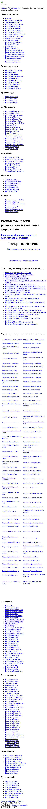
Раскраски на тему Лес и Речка (32, 427)
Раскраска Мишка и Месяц (31, 441)
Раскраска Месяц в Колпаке (10, 441)
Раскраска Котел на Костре (10, 451)
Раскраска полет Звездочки (10, 373)
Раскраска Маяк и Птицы (9, 506)
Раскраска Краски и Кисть (10, 575)
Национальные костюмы (14, 56)
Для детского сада (12, 795)
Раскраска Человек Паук (14, 707)
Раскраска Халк (11, 701)
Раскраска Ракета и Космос (10, 567)
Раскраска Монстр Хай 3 (31, 557)
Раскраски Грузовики (13, 181)
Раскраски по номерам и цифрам (17, 292)
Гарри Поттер (10, 72)
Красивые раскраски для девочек (33, 478)
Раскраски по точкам (13, 761)
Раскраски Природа (12, 82)
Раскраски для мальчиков (14, 52)
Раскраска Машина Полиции (10, 353)
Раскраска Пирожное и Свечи (11, 396)
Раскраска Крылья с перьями (10, 411)
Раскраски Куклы (11, 614)
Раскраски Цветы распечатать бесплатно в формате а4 (25, 312)
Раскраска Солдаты (12, 711)
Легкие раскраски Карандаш (10, 571)
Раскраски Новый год (13, 169)
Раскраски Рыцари (12, 725)
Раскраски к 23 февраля (14, 161)
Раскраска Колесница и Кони (32, 381)
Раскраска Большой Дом (30, 526)
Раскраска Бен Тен (12, 705)
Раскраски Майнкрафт (13, 699)
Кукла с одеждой (11, 667)
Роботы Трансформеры (13, 695)
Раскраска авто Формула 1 (31, 560)
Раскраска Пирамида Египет (10, 526)
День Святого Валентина (14, 159)
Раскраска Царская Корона (10, 389)
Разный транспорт (12, 189)
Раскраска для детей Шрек (15, 123)
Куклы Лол (9, 606)
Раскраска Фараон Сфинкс (10, 386)
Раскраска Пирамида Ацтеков (11, 523)
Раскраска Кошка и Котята (15, 204)
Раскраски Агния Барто (14, 791)
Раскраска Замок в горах (30, 538)
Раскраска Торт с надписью (10, 363)
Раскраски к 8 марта (12, 163)
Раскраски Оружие (12, 717)
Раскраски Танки (11, 681)
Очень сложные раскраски (15, 54)
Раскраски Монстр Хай (14, 610)
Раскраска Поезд (11, 185)
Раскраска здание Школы (9, 377)
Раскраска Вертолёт (12, 727)
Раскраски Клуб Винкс (13, 616)
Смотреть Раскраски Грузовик (32, 393)
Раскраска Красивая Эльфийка (32, 497)
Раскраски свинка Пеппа (14, 620)
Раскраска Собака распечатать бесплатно (20, 284)
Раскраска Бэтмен (11, 689)
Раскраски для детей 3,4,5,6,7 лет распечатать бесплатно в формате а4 (22, 299)
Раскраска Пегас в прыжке (10, 427)
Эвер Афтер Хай (11, 665)
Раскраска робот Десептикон (10, 557)
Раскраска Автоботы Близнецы (11, 560)
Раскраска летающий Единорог (33, 506)
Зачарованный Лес (12, 22)
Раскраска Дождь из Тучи (9, 467)
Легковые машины (12, 180)
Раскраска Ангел (11, 637)
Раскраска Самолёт (12, 691)
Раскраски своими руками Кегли (11, 531)
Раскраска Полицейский (14, 735)
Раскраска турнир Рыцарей (31, 515)
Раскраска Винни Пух (13, 119)
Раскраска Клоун (11, 797)
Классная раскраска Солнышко (11, 470)
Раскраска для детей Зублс (31, 474)
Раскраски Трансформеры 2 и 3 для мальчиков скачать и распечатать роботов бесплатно (25, 289)
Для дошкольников (12, 787)
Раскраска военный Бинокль (10, 422)
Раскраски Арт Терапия (14, 24)
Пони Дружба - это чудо (14, 627)
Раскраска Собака (11, 212)
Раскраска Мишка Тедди (14, 653)
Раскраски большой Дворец (31, 542)
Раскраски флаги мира (13, 759)
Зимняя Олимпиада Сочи (14, 171)
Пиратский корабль (12, 747)
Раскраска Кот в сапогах (14, 111)
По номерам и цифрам (13, 755)
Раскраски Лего (11, 687)
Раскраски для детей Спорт (15, 34)
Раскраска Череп (11, 739)
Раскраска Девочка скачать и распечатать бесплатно (18, 236)
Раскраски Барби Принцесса (15, 277)
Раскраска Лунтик (12, 147)
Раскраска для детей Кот (14, 200)
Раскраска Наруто (12, 719)
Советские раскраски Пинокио (11, 515)
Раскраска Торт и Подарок (10, 400)
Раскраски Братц (11, 645)
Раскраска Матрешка (13, 88)
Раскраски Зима (11, 99)
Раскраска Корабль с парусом (32, 370)
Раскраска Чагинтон (12, 127)
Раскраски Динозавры (13, 70)
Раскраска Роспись (12, 769)
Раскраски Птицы (12, 44)
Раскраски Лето (11, 101)
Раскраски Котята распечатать (16, 316)
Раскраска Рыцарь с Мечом (31, 411)
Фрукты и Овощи (11, 781)
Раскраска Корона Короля (10, 417)
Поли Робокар (10, 133)
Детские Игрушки (12, 783)
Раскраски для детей (12, 62)
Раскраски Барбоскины (14, 115)
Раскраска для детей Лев (14, 210)
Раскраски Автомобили (14, 697)
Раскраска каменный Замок (31, 531)
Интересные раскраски (13, 30)
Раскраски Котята (11, 643)
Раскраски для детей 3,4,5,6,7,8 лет (18, 273)
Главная (4, 8)
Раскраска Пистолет (12, 723)
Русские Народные (12, 84)
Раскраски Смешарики (13, 139)
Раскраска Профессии (13, 80)
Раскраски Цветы (11, 639)
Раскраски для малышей (14, 793)
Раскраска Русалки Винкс (14, 633)
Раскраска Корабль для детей (32, 373)
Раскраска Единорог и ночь (31, 519)
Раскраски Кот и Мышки (30, 396)
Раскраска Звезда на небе (9, 393)
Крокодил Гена (10, 125)
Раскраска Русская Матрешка (11, 542)
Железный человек (12, 709)
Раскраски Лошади (12, 206)
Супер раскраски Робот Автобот (12, 339)
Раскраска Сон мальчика (9, 474)
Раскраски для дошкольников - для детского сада (23, 310)
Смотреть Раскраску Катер (31, 389)
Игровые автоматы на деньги (12, 801)
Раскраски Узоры (11, 773)
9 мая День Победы (12, 165)
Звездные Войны (11, 683)
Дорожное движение (13, 767)
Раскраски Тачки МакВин (15, 703)
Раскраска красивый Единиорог (33, 523)
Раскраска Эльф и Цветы (30, 487)
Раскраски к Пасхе (12, 157)
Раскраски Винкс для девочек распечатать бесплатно (25, 286)
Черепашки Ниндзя (12, 141)
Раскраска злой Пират (30, 467)
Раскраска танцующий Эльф (32, 502)
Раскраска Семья (11, 74)
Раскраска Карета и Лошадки (32, 377)
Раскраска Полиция (12, 733)
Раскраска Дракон (12, 745)
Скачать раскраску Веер (9, 370)
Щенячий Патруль (12, 131)
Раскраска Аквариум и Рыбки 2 (32, 366)
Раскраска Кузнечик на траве (32, 462)
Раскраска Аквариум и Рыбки (32, 363)
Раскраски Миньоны (13, 143)
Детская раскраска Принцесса (32, 564)
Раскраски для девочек (13, 50)
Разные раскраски (14, 8)
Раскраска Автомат (12, 721)
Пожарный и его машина (14, 737)
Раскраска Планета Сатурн (10, 519)
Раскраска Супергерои (13, 715)
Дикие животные (11, 40)
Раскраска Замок (11, 731)
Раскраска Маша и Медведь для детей (19, 322)
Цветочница (9, 626)
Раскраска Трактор (12, 729)
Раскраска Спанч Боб (13, 121)
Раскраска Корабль (12, 187)
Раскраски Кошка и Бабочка (31, 400)
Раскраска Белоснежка (13, 671)
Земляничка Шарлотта (13, 659)
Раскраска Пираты (12, 741)
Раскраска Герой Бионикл (9, 366)
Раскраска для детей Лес (14, 76)
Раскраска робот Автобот (31, 347)
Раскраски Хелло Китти (14, 663)
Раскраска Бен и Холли (14, 612)
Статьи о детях (10, 46)
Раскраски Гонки (11, 679)
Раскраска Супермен (13, 713)
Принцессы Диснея (12, 631)
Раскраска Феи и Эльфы (14, 661)
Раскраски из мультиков (14, 36)
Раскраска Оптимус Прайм (10, 483)
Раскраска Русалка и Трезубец (32, 571)
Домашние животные (13, 38)
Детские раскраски (12, 60)
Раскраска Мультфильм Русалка (33, 567)
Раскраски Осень (11, 103)
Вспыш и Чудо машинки (14, 145)
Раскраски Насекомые (13, 42)
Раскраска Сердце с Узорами (32, 343)
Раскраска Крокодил (12, 202)
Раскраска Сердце (12, 641)
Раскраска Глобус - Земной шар (33, 483)
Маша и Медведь (11, 624)
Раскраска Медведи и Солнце (32, 437)
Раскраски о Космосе (13, 28)
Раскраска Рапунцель (13, 649)
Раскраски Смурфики (13, 135)
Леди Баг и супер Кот (13, 137)
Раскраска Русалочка (13, 629)
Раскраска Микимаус (13, 117)
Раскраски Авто (11, 191)
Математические (11, 771)
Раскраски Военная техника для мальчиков (21, 324)
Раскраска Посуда (11, 86)
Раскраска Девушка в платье (10, 547)
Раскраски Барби (11, 618)
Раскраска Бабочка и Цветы (10, 343)
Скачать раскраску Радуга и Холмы (34, 339)
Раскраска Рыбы (11, 208)
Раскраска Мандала (12, 26)
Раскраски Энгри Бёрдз (14, 129)
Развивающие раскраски (14, 765)
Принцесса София (12, 608)
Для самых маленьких (13, 789)
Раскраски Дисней (12, 657)
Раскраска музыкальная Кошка (32, 470)
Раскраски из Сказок (13, 32)
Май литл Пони (11, 651)
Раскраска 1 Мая (11, 167)
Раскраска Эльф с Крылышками (33, 493)
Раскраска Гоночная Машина (32, 386)
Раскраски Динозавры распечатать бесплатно (22, 314)
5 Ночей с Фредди (12, 693)
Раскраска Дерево (11, 78)
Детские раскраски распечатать (17, 279)
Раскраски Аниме (11, 669)
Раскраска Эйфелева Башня (10, 497)
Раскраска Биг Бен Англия (9, 358)
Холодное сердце (11, 149)
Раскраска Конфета (12, 647)
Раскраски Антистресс (13, 20)
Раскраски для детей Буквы (15, 763)
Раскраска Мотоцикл (13, 183)
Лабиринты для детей (13, 757)
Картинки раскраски (13, 58)
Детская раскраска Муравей (32, 431)
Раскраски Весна (11, 97)
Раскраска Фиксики (12, 113)
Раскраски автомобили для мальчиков (19, 275)
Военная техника (11, 685)
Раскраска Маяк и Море (9, 511)
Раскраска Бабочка (12, 635)
